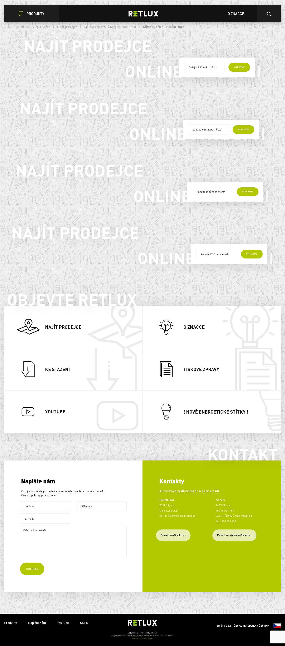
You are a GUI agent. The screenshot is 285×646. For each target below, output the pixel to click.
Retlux (25, 27)
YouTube (63, 623)
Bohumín (129, 27)
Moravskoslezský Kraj (100, 27)
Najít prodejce (67, 27)
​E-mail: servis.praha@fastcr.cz (234, 535)
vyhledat (239, 67)
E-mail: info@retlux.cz (173, 535)
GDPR (84, 623)
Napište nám (37, 623)
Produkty (10, 623)
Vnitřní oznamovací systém (143, 638)
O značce (43, 27)
